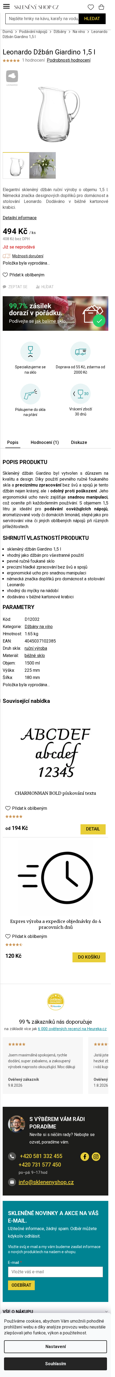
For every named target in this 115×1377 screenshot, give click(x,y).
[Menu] (6, 6)
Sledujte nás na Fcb (84, 1156)
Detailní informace (20, 217)
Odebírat (21, 1285)
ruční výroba (36, 648)
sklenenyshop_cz (96, 1156)
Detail (93, 829)
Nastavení (55, 1346)
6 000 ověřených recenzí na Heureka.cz (72, 1028)
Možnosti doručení (27, 256)
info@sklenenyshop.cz (46, 1182)
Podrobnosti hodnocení (68, 60)
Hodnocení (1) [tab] (45, 442)
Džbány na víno (39, 626)
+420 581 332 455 (40, 1156)
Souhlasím (55, 1363)
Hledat (92, 18)
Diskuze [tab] (79, 442)
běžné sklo (35, 655)
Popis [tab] (12, 442)
